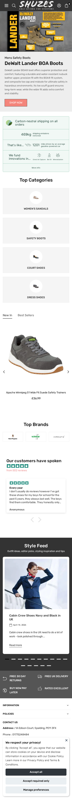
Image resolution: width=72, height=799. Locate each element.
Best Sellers (26, 315)
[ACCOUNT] (59, 5)
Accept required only (36, 780)
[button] (66, 5)
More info (36, 168)
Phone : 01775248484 (16, 734)
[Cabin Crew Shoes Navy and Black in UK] (36, 584)
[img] (37, 466)
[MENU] (6, 5)
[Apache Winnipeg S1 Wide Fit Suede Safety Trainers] (36, 354)
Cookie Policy (55, 756)
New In (7, 315)
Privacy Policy (35, 760)
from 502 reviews (16, 470)
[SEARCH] (14, 5)
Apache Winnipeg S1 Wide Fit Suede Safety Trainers (36, 392)
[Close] (66, 740)
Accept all (36, 772)
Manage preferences (36, 789)
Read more (15, 645)
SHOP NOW (15, 102)
